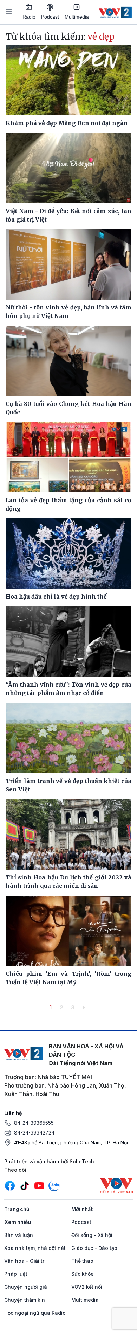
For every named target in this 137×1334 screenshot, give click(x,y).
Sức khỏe (82, 1274)
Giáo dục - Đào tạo (94, 1248)
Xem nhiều (17, 1222)
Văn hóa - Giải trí (25, 1261)
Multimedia (77, 17)
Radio (28, 17)
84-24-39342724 (34, 1133)
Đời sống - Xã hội (91, 1235)
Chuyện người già (25, 1287)
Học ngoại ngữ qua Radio (35, 1313)
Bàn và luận (18, 1235)
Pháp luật (15, 1274)
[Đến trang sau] (85, 1007)
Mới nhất (82, 1209)
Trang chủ (17, 1209)
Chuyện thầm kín (24, 1300)
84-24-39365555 (34, 1123)
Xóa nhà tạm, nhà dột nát (35, 1248)
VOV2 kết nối (86, 1287)
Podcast (50, 17)
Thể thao (82, 1261)
